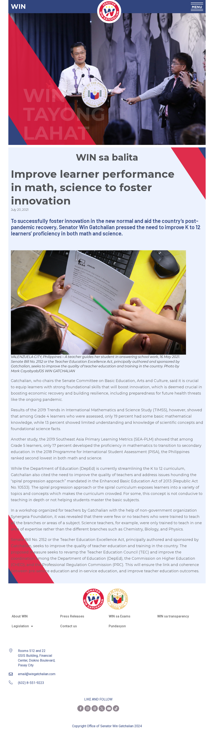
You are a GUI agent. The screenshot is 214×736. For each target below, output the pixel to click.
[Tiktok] (116, 708)
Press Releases (72, 616)
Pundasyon (117, 626)
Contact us (68, 626)
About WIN (20, 616)
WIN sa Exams (119, 616)
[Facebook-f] (80, 708)
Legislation (20, 626)
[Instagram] (87, 708)
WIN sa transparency (173, 616)
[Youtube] (109, 708)
